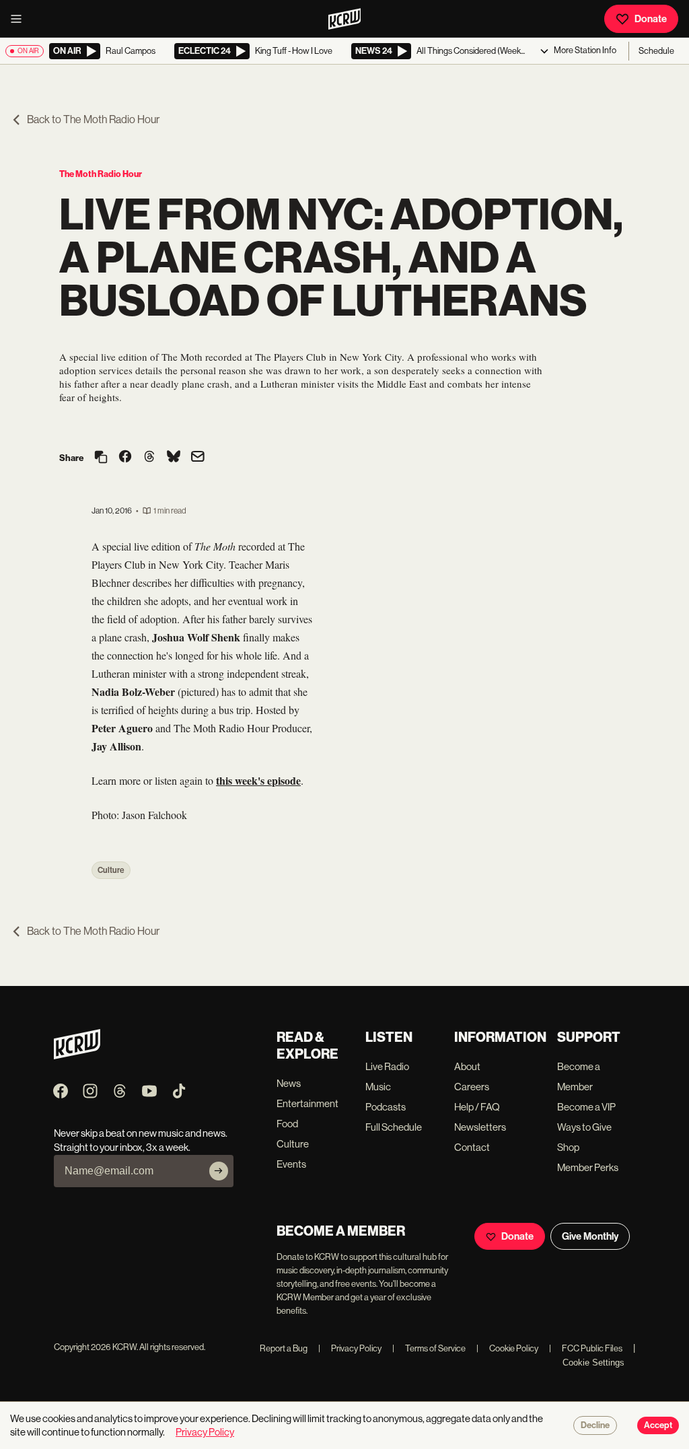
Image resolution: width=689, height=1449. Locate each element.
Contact (472, 1147)
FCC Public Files (585, 1348)
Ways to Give (584, 1127)
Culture (111, 870)
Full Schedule (393, 1127)
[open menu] (20, 19)
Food (287, 1123)
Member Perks (587, 1167)
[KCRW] (77, 1055)
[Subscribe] (218, 1171)
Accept (658, 1425)
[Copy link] (101, 458)
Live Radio (387, 1066)
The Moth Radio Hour (100, 174)
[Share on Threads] (149, 458)
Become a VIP (586, 1106)
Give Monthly (590, 1236)
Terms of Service (429, 1348)
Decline (595, 1425)
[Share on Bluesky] (173, 458)
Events (291, 1164)
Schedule (656, 51)
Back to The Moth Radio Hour (93, 119)
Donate (650, 19)
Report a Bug (283, 1348)
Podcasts (385, 1106)
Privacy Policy (350, 1348)
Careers (471, 1086)
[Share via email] (198, 458)
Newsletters (480, 1127)
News (289, 1083)
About (467, 1066)
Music (378, 1086)
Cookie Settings (593, 1362)
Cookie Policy (507, 1348)
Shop (568, 1147)
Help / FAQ (477, 1106)
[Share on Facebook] (125, 458)
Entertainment (307, 1103)
